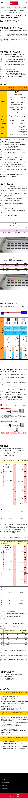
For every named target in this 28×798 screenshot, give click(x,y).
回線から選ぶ (13, 10)
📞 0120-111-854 (14, 795)
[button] (1, 3)
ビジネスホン (3, 10)
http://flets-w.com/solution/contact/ (16, 703)
